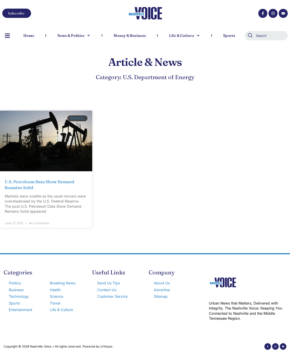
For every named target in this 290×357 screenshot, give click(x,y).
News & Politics (71, 35)
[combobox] (266, 35)
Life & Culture (181, 35)
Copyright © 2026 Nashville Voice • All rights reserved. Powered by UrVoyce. (58, 346)
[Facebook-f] (262, 13)
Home (28, 35)
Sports (229, 35)
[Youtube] (283, 13)
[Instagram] (273, 13)
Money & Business (130, 35)
